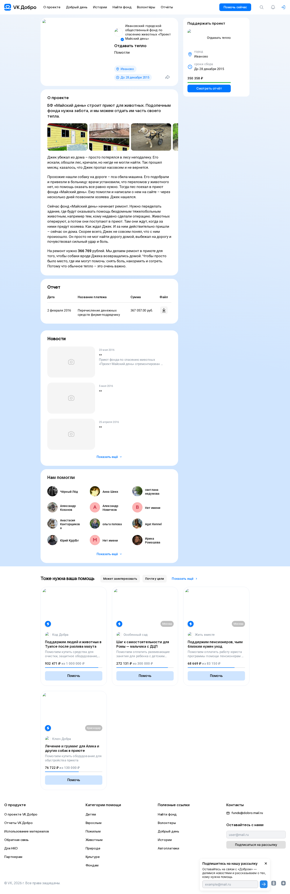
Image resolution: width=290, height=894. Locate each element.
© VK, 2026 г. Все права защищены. (32, 883)
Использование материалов (26, 831)
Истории (165, 840)
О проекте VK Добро (20, 814)
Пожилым (93, 831)
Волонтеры (167, 823)
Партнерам (13, 857)
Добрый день (168, 831)
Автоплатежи (168, 848)
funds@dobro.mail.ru (247, 813)
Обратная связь (16, 840)
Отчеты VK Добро (18, 823)
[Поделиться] (167, 77)
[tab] (120, 578)
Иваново (127, 69)
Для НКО (11, 848)
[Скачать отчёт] (164, 310)
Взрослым (93, 823)
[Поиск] (262, 7)
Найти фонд (167, 814)
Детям (91, 814)
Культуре (93, 857)
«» (100, 354)
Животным (94, 840)
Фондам (92, 865)
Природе (93, 848)
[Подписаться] (263, 884)
